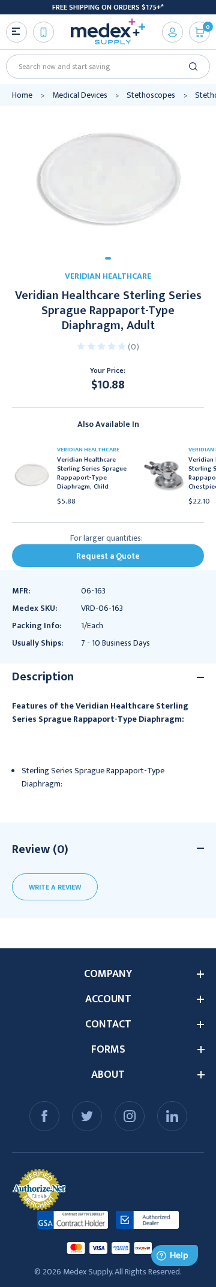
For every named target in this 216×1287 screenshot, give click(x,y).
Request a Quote (108, 556)
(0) (133, 346)
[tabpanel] (108, 177)
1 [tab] (108, 258)
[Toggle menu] (16, 32)
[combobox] (104, 66)
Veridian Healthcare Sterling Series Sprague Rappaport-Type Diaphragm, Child (92, 474)
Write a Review (55, 887)
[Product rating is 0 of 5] (102, 345)
